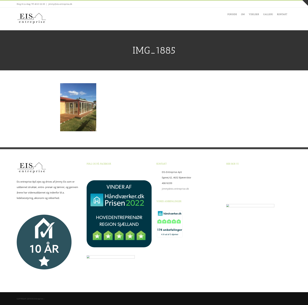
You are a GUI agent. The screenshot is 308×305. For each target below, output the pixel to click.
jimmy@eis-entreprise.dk (60, 4)
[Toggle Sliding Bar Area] (305, 3)
